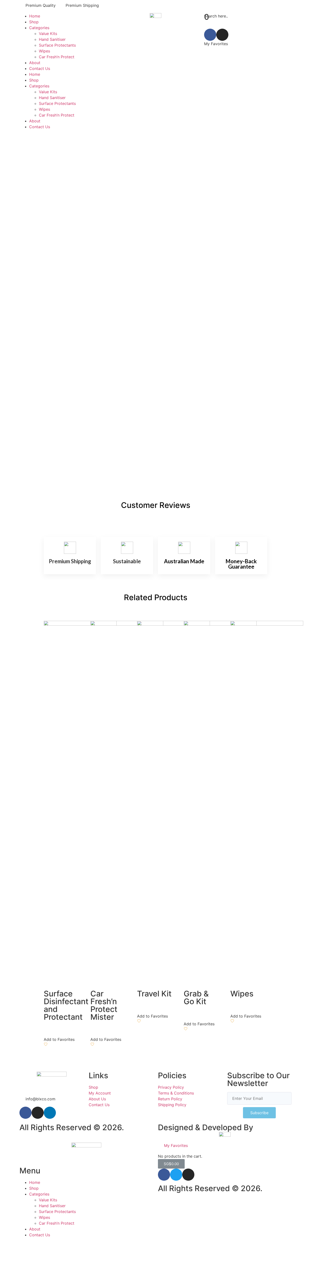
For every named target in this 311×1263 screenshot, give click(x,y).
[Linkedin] (50, 1113)
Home (34, 16)
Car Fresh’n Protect (56, 56)
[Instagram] (222, 35)
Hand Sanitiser (52, 39)
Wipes (44, 51)
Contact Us (39, 68)
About (34, 62)
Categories (39, 27)
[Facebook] (210, 35)
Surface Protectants (57, 45)
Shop (34, 21)
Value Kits (48, 33)
